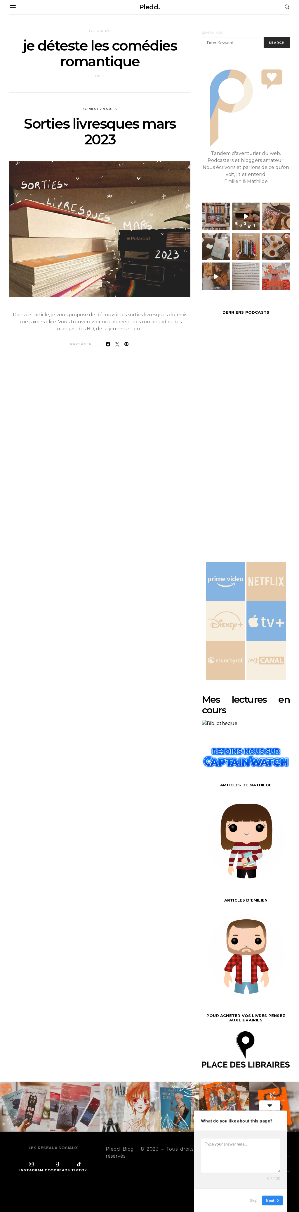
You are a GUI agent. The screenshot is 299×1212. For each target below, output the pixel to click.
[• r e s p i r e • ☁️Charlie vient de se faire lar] (216, 246)
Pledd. (149, 7)
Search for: (212, 32)
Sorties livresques (100, 109)
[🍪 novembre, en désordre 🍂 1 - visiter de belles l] (216, 216)
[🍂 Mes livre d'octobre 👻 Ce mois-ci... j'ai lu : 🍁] (246, 246)
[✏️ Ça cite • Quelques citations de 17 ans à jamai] (246, 276)
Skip (254, 1200)
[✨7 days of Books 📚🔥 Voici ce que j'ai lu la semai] (216, 276)
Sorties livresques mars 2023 (100, 131)
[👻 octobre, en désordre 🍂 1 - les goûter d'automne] (276, 246)
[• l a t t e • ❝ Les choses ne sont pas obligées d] (276, 216)
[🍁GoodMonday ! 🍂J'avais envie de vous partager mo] (276, 276)
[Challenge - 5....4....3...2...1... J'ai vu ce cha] (246, 216)
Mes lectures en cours (246, 705)
